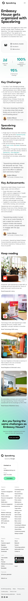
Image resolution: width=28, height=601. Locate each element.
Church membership (19, 527)
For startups (4, 547)
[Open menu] (25, 3)
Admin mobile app (5, 516)
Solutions (17, 487)
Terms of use (13, 591)
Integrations (4, 518)
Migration (3, 545)
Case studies (4, 557)
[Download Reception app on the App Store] (19, 558)
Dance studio (18, 518)
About (16, 541)
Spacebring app (20, 134)
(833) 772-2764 (8, 474)
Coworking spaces (19, 489)
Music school (18, 521)
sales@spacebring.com (9, 470)
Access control (5, 495)
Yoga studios (18, 508)
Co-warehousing (19, 504)
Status (14, 588)
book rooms (9, 145)
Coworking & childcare (20, 525)
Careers (17, 545)
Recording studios (19, 498)
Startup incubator (19, 533)
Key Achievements (12, 183)
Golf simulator (18, 523)
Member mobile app (6, 512)
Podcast (3, 561)
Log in (16, 566)
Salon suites (18, 495)
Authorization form (19, 549)
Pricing (3, 527)
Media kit (17, 543)
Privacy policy (21, 588)
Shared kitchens (19, 493)
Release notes (4, 549)
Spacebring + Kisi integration (11, 152)
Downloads (4, 551)
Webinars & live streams (7, 564)
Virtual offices (18, 529)
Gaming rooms (18, 510)
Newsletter (3, 568)
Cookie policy (4, 591)
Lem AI (2, 489)
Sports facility (18, 514)
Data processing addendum (8, 594)
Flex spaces (18, 491)
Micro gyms (17, 512)
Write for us (4, 578)
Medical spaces (18, 506)
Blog (2, 559)
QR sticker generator (6, 574)
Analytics (3, 500)
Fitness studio (18, 516)
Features (3, 487)
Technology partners (20, 547)
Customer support (5, 543)
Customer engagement (6, 504)
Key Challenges (11, 82)
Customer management (7, 491)
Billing (2, 493)
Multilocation (4, 502)
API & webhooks (5, 521)
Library (3, 566)
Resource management (7, 498)
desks (17, 145)
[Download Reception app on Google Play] (19, 561)
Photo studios (18, 500)
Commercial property (20, 531)
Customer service (5, 506)
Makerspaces (18, 502)
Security (19, 594)
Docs (2, 541)
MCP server (4, 523)
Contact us (17, 551)
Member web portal (6, 514)
